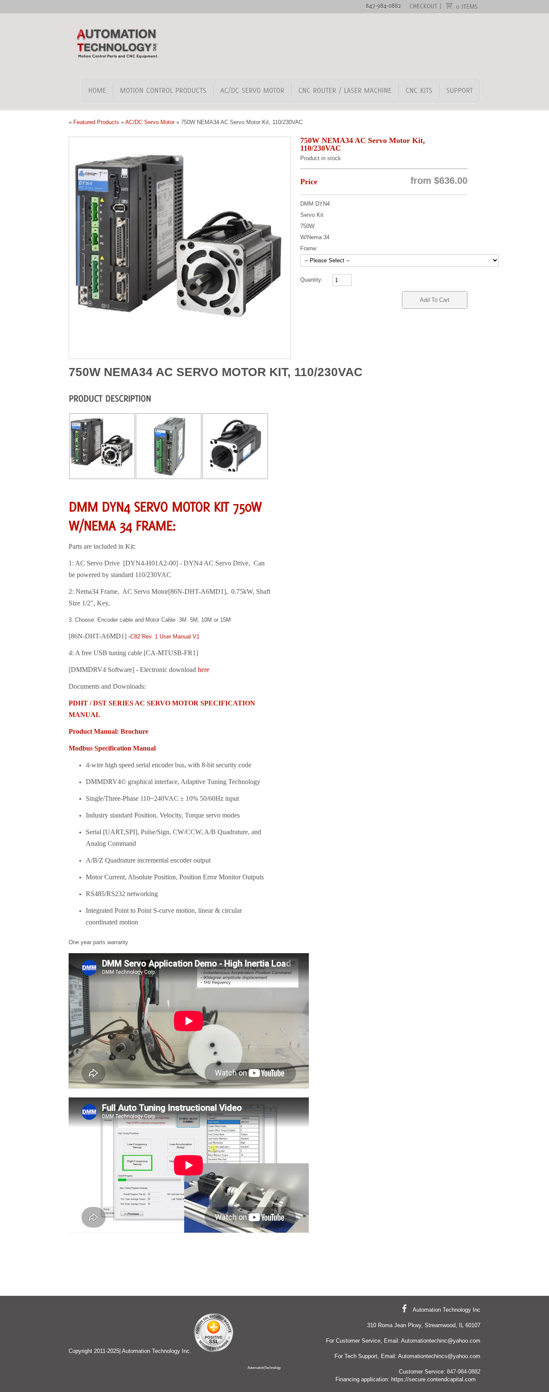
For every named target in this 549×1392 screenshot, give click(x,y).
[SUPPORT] (460, 90)
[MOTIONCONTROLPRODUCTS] (163, 90)
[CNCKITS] (419, 90)
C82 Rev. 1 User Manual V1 (164, 636)
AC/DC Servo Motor (150, 122)
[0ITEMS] (467, 6)
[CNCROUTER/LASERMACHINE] (345, 90)
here (203, 669)
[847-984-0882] (383, 5)
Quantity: (311, 280)
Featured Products (96, 122)
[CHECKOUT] (423, 5)
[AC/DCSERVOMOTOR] (253, 90)
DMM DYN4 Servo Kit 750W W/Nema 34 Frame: (315, 226)
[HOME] (97, 90)
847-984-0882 (463, 1371)
